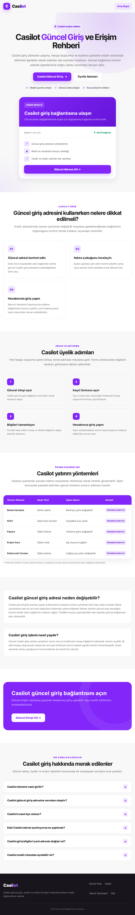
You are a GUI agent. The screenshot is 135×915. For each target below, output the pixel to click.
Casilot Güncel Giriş (52, 76)
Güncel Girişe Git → (28, 717)
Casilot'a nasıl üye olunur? (24, 814)
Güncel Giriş (95, 883)
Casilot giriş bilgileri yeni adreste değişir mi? (36, 841)
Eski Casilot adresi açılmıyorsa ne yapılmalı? (36, 827)
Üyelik (108, 883)
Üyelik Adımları (88, 76)
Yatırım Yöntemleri (98, 893)
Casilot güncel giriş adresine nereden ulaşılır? (37, 800)
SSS (113, 893)
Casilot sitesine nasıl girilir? (25, 786)
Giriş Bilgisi (123, 6)
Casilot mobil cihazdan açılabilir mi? (30, 855)
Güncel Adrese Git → (67, 169)
